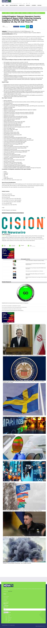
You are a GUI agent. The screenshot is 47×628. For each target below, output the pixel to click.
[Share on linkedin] (31, 26)
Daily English (6, 605)
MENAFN (4, 31)
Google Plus (9, 617)
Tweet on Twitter (22, 26)
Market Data (21, 5)
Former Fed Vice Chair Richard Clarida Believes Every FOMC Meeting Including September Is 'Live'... (23, 382)
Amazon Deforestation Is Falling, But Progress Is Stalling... (35, 260)
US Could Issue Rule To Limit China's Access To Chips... (17, 460)
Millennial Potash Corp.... (9, 482)
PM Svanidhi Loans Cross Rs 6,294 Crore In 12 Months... (34, 271)
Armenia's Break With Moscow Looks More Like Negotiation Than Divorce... (22, 510)
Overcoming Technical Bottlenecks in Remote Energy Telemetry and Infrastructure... (14, 307)
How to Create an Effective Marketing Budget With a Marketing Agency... (13, 310)
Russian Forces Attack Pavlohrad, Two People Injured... (17, 563)
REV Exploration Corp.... (9, 434)
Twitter (8, 616)
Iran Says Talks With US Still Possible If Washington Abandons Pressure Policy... (23, 355)
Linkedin (8, 620)
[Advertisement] (18, 9)
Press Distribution (13, 5)
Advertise (5, 600)
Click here (10, 591)
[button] (26, 3)
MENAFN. (8, 625)
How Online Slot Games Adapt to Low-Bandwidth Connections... (11, 305)
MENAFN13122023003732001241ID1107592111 (13, 212)
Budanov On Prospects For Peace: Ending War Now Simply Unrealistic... (21, 537)
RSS (8, 621)
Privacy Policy (6, 597)
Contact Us (5, 599)
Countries (34, 5)
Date (3, 26)
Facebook (9, 614)
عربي (24, 3)
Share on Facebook (16, 26)
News (7, 5)
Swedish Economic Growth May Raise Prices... (15, 416)
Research (28, 5)
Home (3, 5)
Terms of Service (6, 596)
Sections (39, 5)
